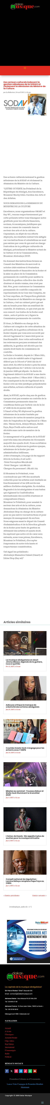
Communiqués (10, 1050)
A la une (28, 92)
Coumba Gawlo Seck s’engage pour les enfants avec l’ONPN (25, 749)
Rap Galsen (9, 1044)
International (9, 1047)
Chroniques (9, 1034)
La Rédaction (10, 92)
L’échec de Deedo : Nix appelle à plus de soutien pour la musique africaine (25, 837)
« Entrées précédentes (11, 895)
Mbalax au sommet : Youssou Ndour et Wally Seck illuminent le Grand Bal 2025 (25, 793)
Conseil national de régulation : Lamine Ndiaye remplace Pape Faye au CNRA (25, 881)
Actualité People (11, 1037)
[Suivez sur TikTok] (25, 1071)
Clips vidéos (9, 1041)
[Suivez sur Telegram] (21, 1071)
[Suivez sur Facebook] (7, 1071)
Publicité (8, 1057)
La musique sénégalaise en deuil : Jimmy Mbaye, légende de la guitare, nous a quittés (24, 662)
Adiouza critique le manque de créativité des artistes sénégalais (22, 706)
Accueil (8, 1028)
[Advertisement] (25, 40)
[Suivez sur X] (11, 1071)
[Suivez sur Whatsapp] (30, 1071)
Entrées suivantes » (39, 895)
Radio (7, 1053)
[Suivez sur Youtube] (35, 1071)
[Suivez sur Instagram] (16, 1071)
